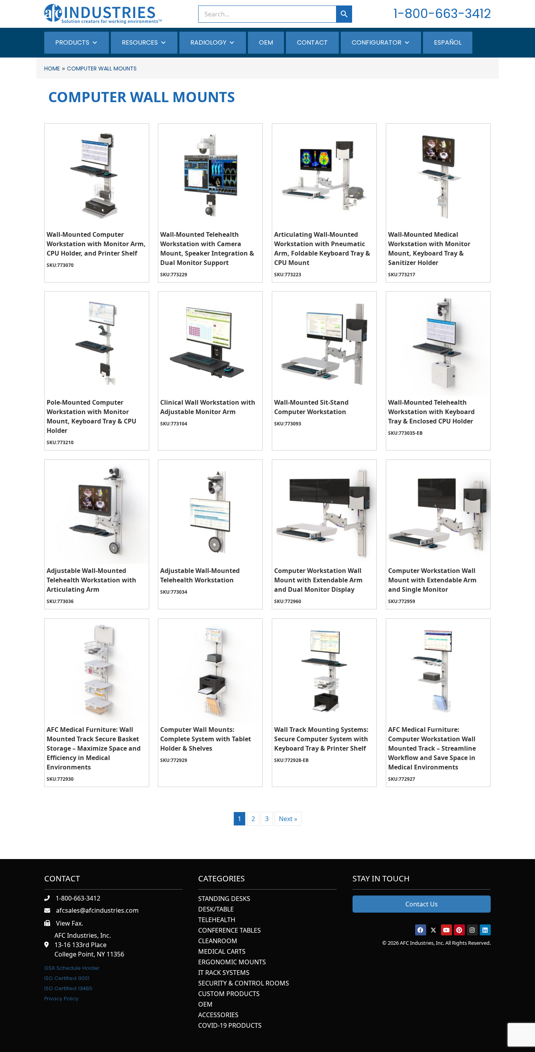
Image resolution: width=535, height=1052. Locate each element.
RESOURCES (140, 42)
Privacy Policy (61, 998)
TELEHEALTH (216, 920)
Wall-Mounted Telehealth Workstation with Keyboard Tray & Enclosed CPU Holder (431, 411)
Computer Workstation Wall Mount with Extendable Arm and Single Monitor (432, 580)
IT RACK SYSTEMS (223, 973)
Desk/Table (216, 909)
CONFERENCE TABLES (229, 931)
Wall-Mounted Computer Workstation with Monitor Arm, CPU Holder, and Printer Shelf (96, 244)
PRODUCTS (72, 42)
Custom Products (229, 994)
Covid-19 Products (230, 1026)
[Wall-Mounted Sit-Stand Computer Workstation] (324, 344)
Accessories (218, 1015)
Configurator (376, 42)
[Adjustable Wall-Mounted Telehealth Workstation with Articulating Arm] (97, 512)
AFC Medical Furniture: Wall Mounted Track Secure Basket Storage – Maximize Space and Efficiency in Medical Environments (94, 748)
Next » (288, 818)
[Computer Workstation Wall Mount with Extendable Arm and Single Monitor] (438, 512)
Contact (312, 42)
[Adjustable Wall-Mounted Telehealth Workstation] (210, 512)
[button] (420, 929)
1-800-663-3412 (442, 13)
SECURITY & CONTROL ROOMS (243, 983)
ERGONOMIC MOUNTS (232, 962)
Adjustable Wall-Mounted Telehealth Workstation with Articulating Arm (91, 580)
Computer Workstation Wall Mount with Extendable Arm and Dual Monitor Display (318, 580)
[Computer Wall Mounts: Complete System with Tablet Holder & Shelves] (210, 671)
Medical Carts (222, 952)
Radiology (208, 42)
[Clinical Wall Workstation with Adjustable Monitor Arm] (210, 344)
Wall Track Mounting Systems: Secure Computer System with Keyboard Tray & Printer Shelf (321, 739)
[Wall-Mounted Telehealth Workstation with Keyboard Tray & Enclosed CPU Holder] (438, 344)
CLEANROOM (217, 941)
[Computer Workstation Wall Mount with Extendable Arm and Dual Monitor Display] (324, 512)
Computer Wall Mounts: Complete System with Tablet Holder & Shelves (205, 739)
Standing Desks (224, 899)
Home (52, 68)
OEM (266, 42)
